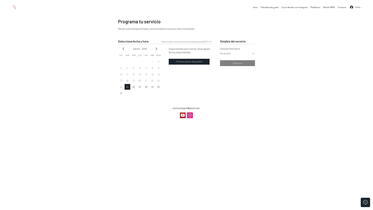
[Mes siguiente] (156, 49)
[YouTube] (183, 115)
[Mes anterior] (123, 49)
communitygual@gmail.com (186, 108)
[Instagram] (190, 115)
